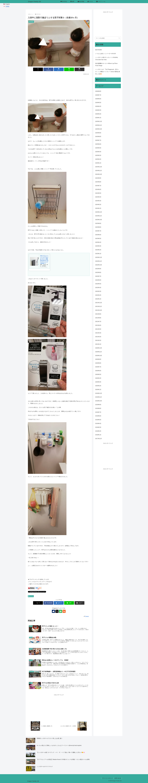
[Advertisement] (59, 86)
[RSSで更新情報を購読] (64, 611)
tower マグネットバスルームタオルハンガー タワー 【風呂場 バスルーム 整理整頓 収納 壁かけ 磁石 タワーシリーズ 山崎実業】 (44, 259)
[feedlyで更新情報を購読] (60, 611)
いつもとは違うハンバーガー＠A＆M (105, 53)
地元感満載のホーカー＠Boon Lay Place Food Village (106, 64)
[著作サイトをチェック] (53, 611)
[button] (79, 69)
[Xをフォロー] (57, 611)
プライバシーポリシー (107, 778)
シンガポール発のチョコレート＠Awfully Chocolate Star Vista (106, 58)
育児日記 (31, 596)
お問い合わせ (117, 778)
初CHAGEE (98, 49)
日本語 (7, 6)
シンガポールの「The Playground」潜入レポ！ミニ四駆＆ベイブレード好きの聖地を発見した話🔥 (107, 72)
